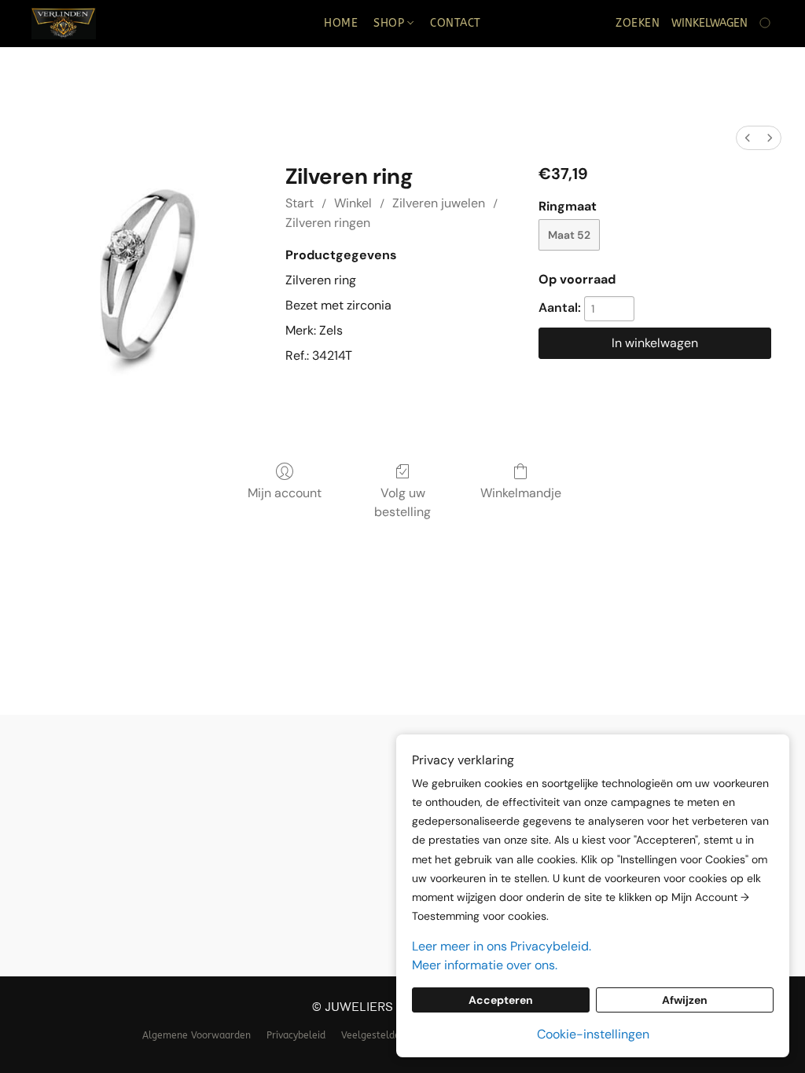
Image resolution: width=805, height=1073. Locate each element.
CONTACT (455, 23)
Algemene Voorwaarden (196, 1035)
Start (299, 203)
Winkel (353, 203)
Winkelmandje (520, 493)
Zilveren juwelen (438, 203)
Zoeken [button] (638, 23)
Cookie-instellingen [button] (593, 1034)
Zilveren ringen (327, 222)
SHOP (390, 23)
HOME (341, 23)
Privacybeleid (295, 1035)
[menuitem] (748, 137)
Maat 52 (569, 235)
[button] (63, 23)
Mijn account (285, 493)
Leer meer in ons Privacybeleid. (501, 946)
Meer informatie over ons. (484, 965)
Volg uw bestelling (402, 502)
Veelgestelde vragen (387, 1035)
